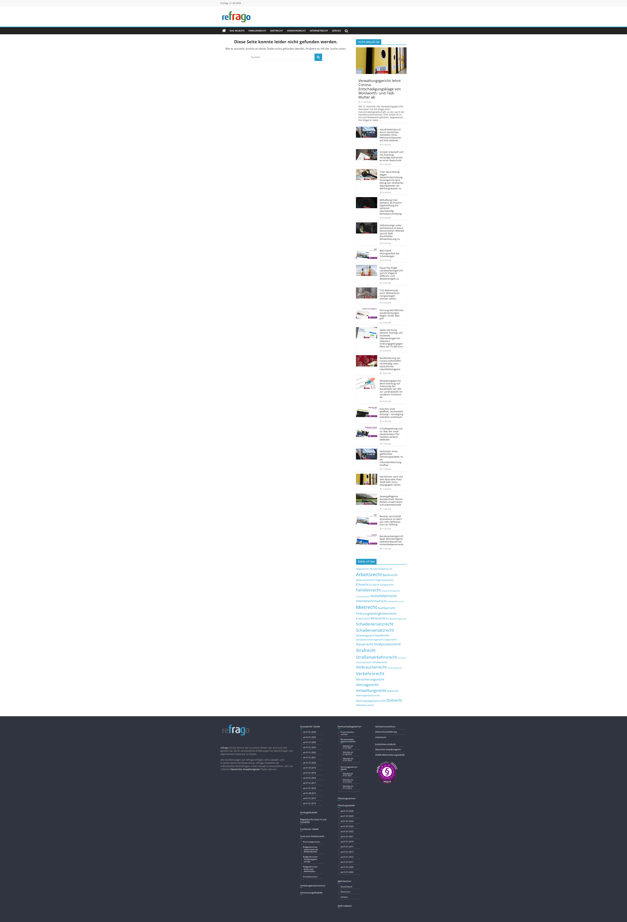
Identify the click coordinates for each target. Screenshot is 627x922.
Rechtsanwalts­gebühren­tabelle (348, 740)
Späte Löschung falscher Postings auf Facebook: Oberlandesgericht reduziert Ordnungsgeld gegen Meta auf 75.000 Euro (391, 338)
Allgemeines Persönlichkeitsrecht (374, 568)
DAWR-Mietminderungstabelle (390, 754)
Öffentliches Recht (365, 705)
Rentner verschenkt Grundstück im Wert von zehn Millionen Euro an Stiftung (391, 520)
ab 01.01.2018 (309, 777)
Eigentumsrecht (385, 580)
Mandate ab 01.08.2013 (348, 753)
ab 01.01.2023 (309, 747)
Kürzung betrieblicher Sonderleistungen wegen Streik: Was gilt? (392, 314)
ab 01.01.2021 (309, 757)
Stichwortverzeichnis (385, 726)
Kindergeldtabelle (308, 812)
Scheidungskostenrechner (312, 885)
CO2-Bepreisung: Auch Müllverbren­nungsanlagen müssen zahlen (390, 294)
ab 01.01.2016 (309, 788)
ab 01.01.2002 (347, 872)
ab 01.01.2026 (309, 732)
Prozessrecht (363, 618)
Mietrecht (276, 30)
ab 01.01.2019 (309, 772)
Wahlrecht (393, 691)
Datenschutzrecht (365, 580)
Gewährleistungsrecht (390, 591)
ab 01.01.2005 (347, 867)
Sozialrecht (382, 635)
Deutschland (346, 886)
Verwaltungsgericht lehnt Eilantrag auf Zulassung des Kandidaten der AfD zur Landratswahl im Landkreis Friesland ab (391, 389)
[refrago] (224, 30)
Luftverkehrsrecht (395, 601)
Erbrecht (362, 584)
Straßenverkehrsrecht (376, 657)
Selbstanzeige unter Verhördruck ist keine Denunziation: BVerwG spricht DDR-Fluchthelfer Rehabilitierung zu (392, 232)
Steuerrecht (364, 644)
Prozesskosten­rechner (347, 733)
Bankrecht (390, 575)
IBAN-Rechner (344, 881)
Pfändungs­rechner (347, 798)
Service (336, 30)
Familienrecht (257, 30)
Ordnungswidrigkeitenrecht (376, 613)
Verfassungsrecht (394, 668)
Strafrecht (366, 650)
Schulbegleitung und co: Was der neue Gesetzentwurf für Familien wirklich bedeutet (391, 434)
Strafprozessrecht (387, 644)
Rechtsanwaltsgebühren (349, 726)
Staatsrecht (390, 639)
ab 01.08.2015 (309, 793)
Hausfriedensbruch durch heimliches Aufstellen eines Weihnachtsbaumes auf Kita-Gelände (390, 135)
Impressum (380, 737)
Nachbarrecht (386, 608)
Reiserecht (378, 618)
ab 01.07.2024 (347, 821)
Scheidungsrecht (365, 635)
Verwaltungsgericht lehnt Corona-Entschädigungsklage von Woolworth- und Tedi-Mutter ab (379, 88)
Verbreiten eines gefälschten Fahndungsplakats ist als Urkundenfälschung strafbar (391, 458)
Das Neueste (237, 30)
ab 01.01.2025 (309, 737)
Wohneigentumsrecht (368, 695)
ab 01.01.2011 (347, 862)
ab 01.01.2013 (309, 803)
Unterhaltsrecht (363, 662)
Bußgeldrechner (310, 849)
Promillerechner (310, 876)
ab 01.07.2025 (347, 816)
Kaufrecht (380, 601)
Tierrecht (402, 657)
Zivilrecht (394, 700)
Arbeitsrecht (369, 574)
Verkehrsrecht (296, 30)
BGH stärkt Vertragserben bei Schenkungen (389, 253)
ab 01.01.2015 (309, 798)
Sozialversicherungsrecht (370, 639)
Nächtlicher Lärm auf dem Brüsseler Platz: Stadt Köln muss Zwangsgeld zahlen (391, 480)
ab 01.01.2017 (309, 783)
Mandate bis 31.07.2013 (348, 759)
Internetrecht (319, 30)
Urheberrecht (379, 662)
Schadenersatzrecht (375, 624)
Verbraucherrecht (371, 667)
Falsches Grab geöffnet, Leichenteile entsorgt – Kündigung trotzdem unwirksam (391, 413)
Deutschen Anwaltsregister (245, 769)
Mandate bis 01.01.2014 (348, 780)
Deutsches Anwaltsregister (388, 749)
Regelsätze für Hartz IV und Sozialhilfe (313, 821)
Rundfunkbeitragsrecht (396, 618)
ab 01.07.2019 (309, 767)
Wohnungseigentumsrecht (371, 700)
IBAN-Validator (345, 905)
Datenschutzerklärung (386, 731)
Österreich (345, 891)
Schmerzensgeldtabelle (311, 892)
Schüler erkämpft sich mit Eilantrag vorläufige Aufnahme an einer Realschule (392, 156)
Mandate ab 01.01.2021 (348, 747)
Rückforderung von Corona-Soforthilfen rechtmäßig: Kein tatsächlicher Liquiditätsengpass (390, 363)
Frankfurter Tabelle (309, 829)
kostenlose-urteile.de (385, 744)
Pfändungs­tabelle (346, 805)
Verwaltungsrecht (371, 690)
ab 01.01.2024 (309, 742)
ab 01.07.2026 (347, 811)
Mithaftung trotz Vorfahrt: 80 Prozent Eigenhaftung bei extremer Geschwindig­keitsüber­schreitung (391, 206)
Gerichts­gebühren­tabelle (349, 768)
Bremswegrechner (311, 841)
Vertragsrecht (367, 684)
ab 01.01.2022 (309, 752)
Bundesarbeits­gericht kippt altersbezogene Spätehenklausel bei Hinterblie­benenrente (391, 540)
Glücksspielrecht (363, 596)
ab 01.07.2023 (347, 826)
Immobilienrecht (383, 595)
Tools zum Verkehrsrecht (312, 836)
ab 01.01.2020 (309, 762)
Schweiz (344, 897)
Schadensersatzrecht (375, 630)
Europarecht (387, 584)
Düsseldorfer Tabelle (310, 726)
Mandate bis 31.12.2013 (348, 787)
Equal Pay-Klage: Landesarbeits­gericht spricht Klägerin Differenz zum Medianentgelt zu (391, 273)
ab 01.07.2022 (347, 831)
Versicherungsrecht (370, 679)
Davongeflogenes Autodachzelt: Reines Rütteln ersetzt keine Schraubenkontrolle (391, 500)
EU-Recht (374, 584)
